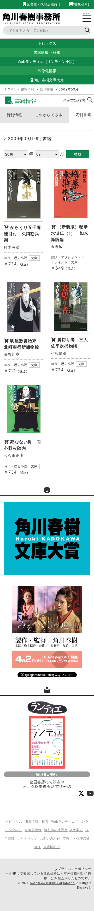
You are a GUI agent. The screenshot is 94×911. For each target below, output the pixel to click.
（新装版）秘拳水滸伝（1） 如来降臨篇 (70, 233)
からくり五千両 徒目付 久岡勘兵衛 (24, 234)
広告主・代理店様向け (43, 4)
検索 (56, 52)
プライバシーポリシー (74, 869)
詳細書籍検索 (75, 100)
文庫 (34, 258)
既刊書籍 (47, 89)
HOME (10, 89)
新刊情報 (14, 114)
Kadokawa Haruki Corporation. (52, 883)
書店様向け (82, 4)
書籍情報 (41, 52)
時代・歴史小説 (15, 258)
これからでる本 (48, 114)
